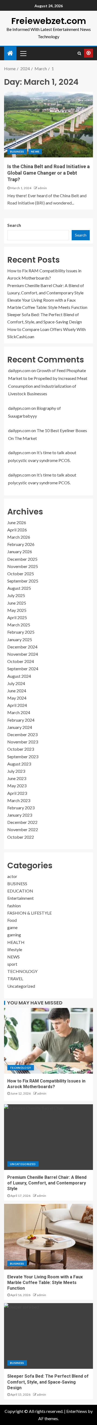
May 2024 (16, 697)
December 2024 (22, 646)
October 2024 (20, 661)
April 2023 (17, 793)
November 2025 (22, 566)
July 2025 (16, 595)
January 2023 (19, 814)
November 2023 (22, 741)
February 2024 (20, 719)
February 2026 (20, 544)
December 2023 (22, 734)
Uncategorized (21, 986)
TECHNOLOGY (22, 971)
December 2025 (22, 559)
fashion (14, 905)
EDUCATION (20, 890)
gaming (14, 934)
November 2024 (22, 654)
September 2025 (22, 580)
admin (42, 188)
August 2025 (19, 588)
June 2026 (16, 522)
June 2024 (16, 690)
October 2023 (20, 749)
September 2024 (22, 668)
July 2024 (16, 683)
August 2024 (19, 676)
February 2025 (20, 631)
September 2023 (22, 756)
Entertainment (20, 898)
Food (12, 920)
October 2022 (20, 837)
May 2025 (16, 610)
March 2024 (18, 712)
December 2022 (22, 822)
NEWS (35, 151)
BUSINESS (17, 151)
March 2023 (18, 800)
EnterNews (76, 1411)
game (12, 927)
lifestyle (14, 949)
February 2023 (20, 807)
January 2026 (19, 551)
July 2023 (16, 771)
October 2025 (20, 573)
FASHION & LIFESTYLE (29, 912)
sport (12, 964)
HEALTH (16, 942)
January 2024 (19, 727)
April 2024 (17, 705)
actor (12, 876)
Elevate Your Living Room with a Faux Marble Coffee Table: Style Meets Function (45, 1282)
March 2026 (18, 536)
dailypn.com (19, 370)
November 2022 (22, 829)
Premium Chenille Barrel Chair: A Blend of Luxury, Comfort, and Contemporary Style (46, 1183)
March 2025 (18, 624)
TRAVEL (15, 978)
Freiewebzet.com (48, 21)
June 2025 (16, 602)
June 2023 (16, 778)
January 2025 (19, 639)
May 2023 (16, 785)
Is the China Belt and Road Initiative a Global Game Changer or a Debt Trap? (48, 173)
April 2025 (17, 617)
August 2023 (19, 763)
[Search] (79, 53)
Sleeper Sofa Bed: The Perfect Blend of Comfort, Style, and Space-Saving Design (48, 1382)
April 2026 (17, 529)
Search (14, 225)
